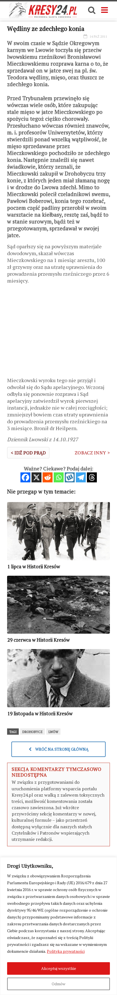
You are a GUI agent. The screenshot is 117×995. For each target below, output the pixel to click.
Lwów (53, 732)
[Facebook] (25, 477)
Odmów (58, 983)
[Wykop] (70, 477)
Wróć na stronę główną (61, 749)
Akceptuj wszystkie (58, 968)
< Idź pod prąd (28, 453)
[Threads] (92, 477)
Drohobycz (32, 732)
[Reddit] (48, 477)
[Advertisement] (58, 332)
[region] (58, 926)
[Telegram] (81, 477)
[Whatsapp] (59, 477)
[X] (36, 477)
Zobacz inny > (92, 453)
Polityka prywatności (66, 951)
